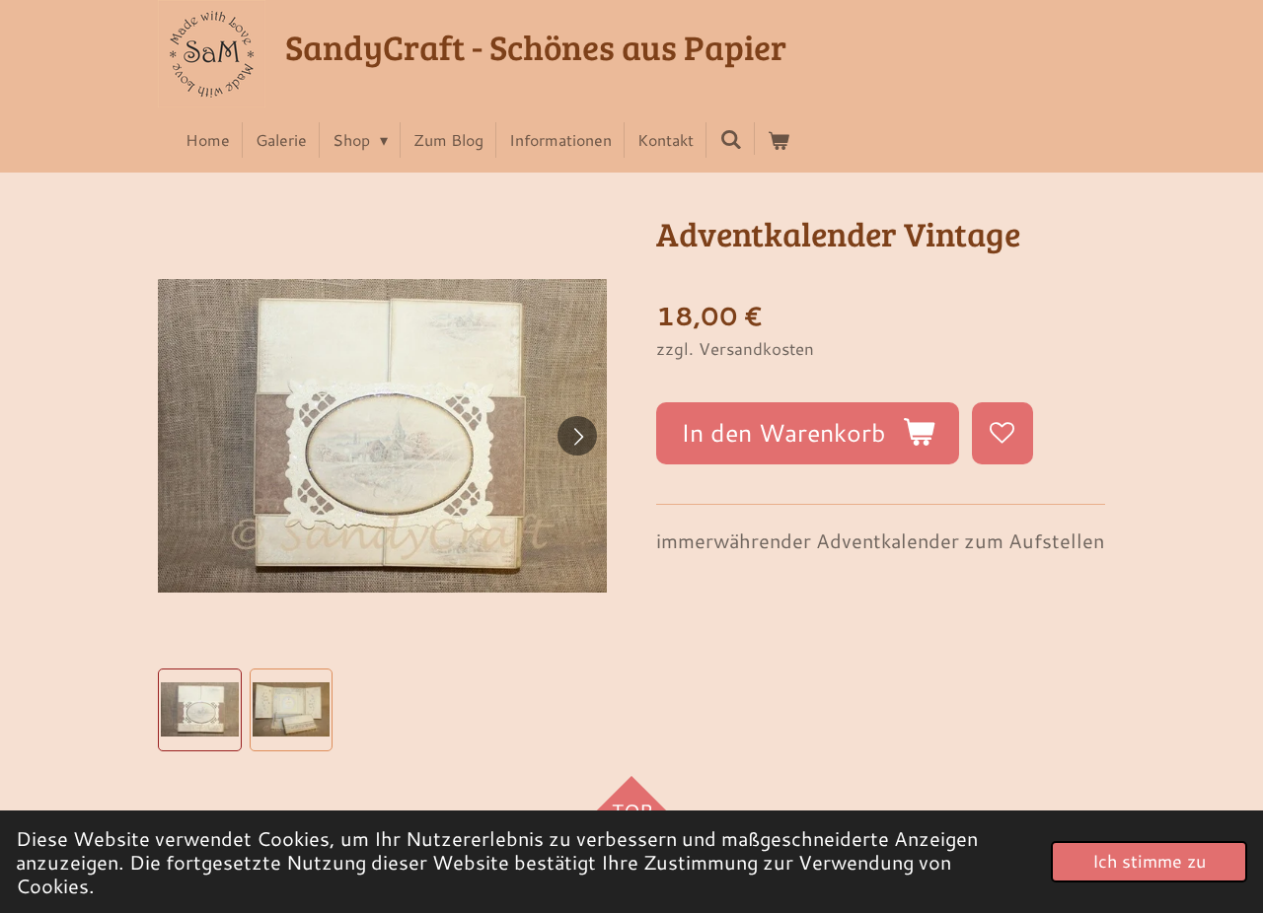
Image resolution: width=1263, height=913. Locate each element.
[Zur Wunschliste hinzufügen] (1003, 433)
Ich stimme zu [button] (1149, 861)
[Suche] (730, 138)
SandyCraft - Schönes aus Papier (535, 46)
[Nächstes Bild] (577, 436)
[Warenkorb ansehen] (778, 140)
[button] (200, 710)
